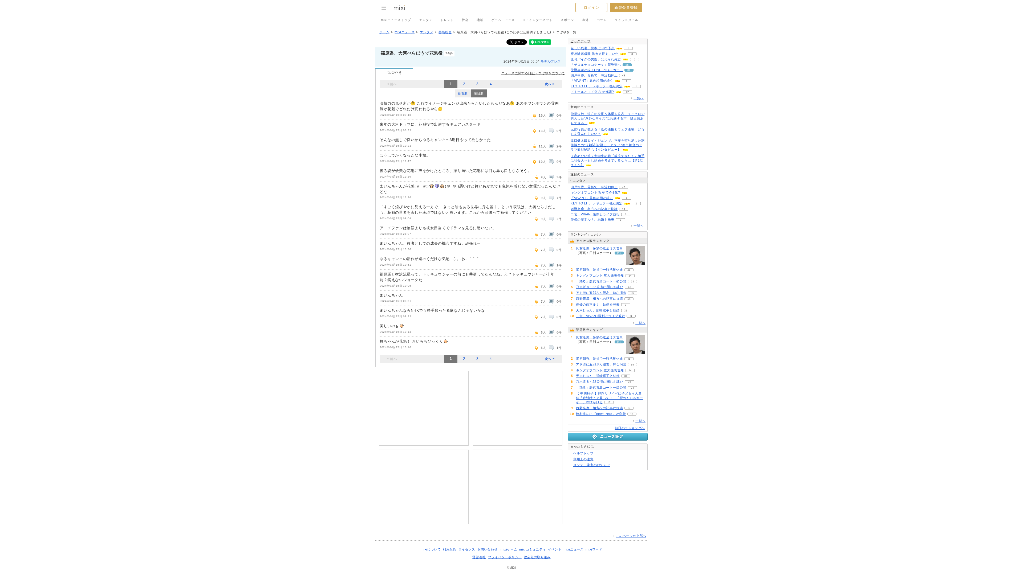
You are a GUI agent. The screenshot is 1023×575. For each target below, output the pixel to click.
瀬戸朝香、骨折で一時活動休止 (594, 75)
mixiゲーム (509, 549)
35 (632, 292)
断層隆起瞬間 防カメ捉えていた (595, 54)
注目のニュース (582, 174)
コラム (602, 20)
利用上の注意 (583, 459)
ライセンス (466, 549)
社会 (465, 20)
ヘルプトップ (583, 453)
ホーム (384, 32)
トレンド (447, 20)
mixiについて (431, 549)
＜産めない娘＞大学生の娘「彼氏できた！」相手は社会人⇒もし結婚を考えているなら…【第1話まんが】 (607, 160)
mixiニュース (405, 32)
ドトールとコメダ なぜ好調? (592, 92)
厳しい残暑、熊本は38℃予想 (593, 48)
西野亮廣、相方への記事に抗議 (594, 209)
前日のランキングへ (630, 428)
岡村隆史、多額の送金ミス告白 (599, 248)
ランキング (578, 234)
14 (623, 209)
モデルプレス (551, 61)
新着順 (463, 93)
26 (629, 287)
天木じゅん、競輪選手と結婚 (598, 310)
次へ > (549, 84)
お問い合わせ (487, 549)
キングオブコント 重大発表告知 (600, 275)
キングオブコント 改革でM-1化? (595, 192)
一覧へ (639, 98)
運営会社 (479, 557)
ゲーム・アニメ (503, 20)
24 (632, 281)
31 (625, 310)
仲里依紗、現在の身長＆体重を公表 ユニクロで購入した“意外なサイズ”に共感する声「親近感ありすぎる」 (607, 118)
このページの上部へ (631, 536)
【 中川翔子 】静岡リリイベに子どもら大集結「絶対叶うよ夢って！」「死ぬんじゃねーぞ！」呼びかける (609, 398)
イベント (554, 549)
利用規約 (449, 549)
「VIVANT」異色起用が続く (592, 81)
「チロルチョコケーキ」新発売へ (596, 65)
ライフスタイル (626, 20)
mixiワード (594, 549)
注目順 (479, 93)
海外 (585, 20)
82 (629, 70)
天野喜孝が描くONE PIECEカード (597, 70)
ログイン (591, 7)
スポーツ (567, 20)
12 (627, 92)
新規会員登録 (626, 7)
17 (609, 402)
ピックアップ (580, 41)
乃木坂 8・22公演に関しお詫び (599, 287)
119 (619, 253)
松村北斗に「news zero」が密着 (601, 414)
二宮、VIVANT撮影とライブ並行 (595, 214)
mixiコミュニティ (532, 549)
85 (627, 64)
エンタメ (425, 20)
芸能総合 (445, 32)
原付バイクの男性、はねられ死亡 (596, 59)
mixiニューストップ (396, 20)
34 (630, 275)
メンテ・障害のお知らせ (591, 465)
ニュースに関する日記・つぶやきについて (533, 73)
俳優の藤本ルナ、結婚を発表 (592, 219)
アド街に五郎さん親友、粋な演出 (601, 293)
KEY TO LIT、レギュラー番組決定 (597, 86)
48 (623, 75)
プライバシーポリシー (505, 557)
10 (632, 414)
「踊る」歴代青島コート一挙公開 (601, 281)
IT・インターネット (538, 20)
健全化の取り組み (537, 557)
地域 (480, 20)
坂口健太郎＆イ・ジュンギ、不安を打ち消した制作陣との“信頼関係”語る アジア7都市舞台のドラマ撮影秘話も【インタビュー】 (607, 145)
